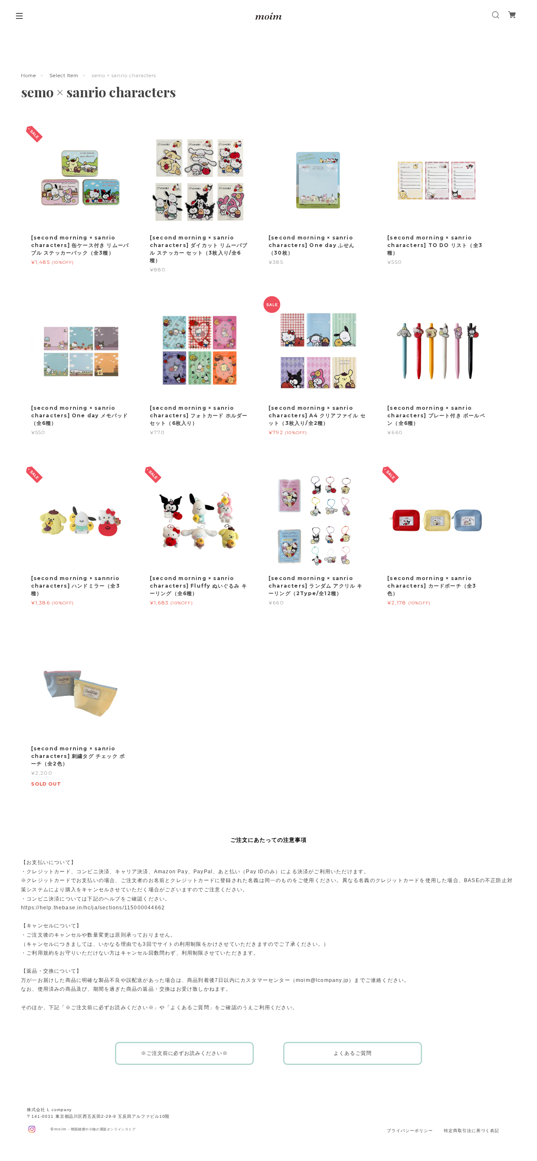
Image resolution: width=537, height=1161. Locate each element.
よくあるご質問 (353, 1053)
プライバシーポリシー (410, 1130)
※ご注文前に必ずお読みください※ (184, 1053)
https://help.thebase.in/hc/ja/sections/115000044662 (93, 908)
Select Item (64, 75)
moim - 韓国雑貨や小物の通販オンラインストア (95, 1129)
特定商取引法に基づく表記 (471, 1130)
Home (28, 75)
